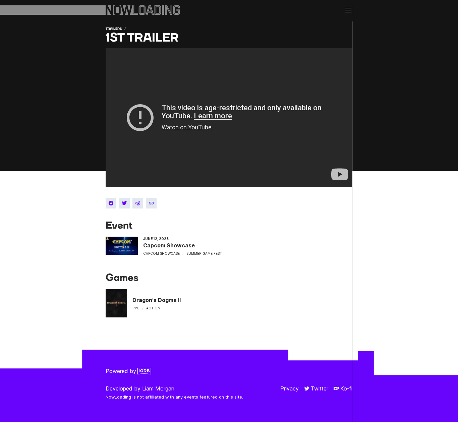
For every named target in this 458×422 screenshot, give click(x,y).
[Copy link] (151, 203)
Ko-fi (346, 388)
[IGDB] (144, 371)
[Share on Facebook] (111, 203)
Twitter (319, 388)
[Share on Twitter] (124, 203)
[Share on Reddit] (137, 203)
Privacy (289, 388)
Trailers (114, 28)
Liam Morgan (158, 388)
